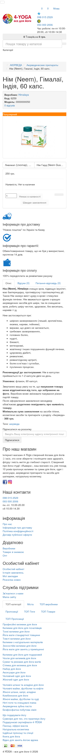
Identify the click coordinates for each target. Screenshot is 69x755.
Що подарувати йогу (14, 715)
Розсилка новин (12, 579)
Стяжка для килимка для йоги (20, 665)
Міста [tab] (30, 604)
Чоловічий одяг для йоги (17, 676)
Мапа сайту (9, 597)
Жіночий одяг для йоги (16, 679)
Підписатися (12, 440)
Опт (5, 555)
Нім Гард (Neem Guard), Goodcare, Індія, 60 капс (51, 165)
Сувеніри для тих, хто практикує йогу (24, 718)
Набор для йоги (12, 668)
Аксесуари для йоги (14, 672)
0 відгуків (9, 105)
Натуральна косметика (16, 729)
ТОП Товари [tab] (48, 611)
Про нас (7, 524)
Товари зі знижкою (13, 552)
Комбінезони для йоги (15, 695)
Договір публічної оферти (17, 534)
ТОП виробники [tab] (49, 604)
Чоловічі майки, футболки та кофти (23, 688)
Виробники (9, 548)
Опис (8, 283)
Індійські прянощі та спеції (18, 733)
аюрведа (14, 424)
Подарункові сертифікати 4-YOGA (22, 722)
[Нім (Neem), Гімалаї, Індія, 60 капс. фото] (34, 137)
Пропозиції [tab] (11, 611)
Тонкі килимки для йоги (16, 631)
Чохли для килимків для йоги (19, 658)
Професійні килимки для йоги (20, 624)
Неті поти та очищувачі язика (19, 702)
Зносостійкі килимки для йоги (19, 645)
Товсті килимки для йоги (17, 638)
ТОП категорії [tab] (13, 604)
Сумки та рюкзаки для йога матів (22, 661)
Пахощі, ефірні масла (15, 725)
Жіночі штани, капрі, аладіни (19, 692)
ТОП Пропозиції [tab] (14, 619)
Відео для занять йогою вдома (20, 740)
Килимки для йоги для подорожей (22, 654)
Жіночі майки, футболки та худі (21, 699)
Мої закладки (10, 576)
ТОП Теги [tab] (29, 611)
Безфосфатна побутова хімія (19, 709)
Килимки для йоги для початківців (22, 628)
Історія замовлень (13, 572)
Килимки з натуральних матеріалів (23, 642)
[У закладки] (56, 194)
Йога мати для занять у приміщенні (23, 649)
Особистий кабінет (13, 569)
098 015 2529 (45, 17)
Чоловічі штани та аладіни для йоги (23, 685)
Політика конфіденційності (18, 531)
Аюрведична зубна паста (17, 706)
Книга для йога (11, 736)
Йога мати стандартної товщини (21, 635)
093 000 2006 (45, 24)
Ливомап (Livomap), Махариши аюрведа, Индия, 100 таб (19, 165)
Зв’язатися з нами (13, 593)
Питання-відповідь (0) (48, 283)
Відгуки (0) (24, 283)
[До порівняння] (61, 194)
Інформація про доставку (17, 527)
